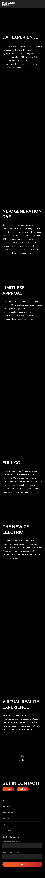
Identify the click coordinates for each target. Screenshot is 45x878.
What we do (7, 813)
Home (4, 801)
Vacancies (6, 830)
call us (8, 789)
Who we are (7, 807)
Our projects (7, 818)
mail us (23, 789)
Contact (5, 824)
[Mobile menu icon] (40, 3)
